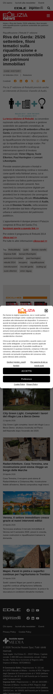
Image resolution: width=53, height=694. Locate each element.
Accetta (26, 371)
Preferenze (26, 379)
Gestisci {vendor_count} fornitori (16, 364)
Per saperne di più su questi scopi (39, 364)
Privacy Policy (32, 384)
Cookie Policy (19, 384)
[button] (46, 310)
